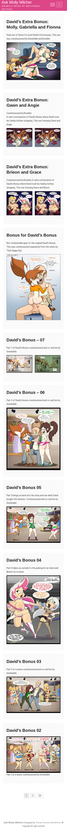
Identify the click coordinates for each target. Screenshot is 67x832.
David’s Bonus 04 (24, 560)
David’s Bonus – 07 (26, 339)
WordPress (55, 823)
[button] (33, 61)
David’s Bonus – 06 (26, 392)
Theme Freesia (42, 823)
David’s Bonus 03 (24, 661)
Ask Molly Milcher (13, 822)
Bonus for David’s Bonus (32, 235)
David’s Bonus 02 (24, 730)
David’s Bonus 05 (24, 487)
